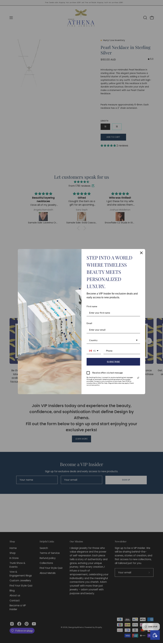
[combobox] (113, 340)
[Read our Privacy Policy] (138, 378)
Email (89, 323)
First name (92, 306)
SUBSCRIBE (113, 361)
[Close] (141, 253)
